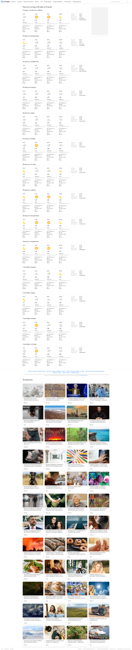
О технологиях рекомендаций (102, 649)
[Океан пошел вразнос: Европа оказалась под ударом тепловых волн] (99, 438)
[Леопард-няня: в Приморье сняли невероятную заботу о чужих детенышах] (77, 438)
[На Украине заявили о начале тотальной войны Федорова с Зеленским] (99, 416)
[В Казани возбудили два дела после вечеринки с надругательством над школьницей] (33, 416)
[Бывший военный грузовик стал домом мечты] (99, 614)
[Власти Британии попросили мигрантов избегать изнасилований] (77, 416)
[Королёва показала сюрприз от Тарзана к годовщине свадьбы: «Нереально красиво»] (55, 526)
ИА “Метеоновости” (84, 375)
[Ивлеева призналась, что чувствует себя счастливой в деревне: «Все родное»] (99, 570)
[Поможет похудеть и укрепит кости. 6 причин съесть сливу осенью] (99, 482)
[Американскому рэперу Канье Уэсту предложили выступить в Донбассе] (55, 438)
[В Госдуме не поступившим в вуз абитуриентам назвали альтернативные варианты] (77, 526)
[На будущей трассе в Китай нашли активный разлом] (77, 614)
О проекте (80, 649)
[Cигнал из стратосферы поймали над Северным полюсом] (33, 636)
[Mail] (2, 1)
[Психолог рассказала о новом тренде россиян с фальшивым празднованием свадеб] (55, 504)
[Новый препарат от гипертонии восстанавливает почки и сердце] (99, 460)
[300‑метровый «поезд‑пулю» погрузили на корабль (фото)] (99, 636)
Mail (2, 649)
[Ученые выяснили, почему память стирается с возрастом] (55, 636)
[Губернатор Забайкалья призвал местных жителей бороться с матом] (33, 526)
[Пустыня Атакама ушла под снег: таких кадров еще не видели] (55, 416)
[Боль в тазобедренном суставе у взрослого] (33, 438)
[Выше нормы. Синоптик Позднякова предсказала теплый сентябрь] (77, 592)
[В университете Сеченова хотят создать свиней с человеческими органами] (55, 548)
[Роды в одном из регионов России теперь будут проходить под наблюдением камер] (99, 394)
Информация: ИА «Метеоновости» (124, 649)
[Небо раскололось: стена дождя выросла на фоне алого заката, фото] (33, 548)
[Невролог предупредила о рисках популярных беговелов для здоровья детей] (77, 570)
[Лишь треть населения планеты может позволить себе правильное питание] (33, 570)
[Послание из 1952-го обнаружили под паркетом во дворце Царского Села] (55, 394)
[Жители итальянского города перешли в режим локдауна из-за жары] (99, 592)
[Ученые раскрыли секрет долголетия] (77, 482)
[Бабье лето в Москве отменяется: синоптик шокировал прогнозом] (33, 504)
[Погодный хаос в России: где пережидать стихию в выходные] (33, 614)
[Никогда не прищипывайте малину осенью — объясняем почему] (77, 636)
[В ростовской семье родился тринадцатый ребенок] (99, 548)
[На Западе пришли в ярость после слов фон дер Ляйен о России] (77, 394)
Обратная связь (113, 649)
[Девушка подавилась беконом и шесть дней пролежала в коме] (55, 460)
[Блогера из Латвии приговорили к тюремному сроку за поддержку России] (33, 460)
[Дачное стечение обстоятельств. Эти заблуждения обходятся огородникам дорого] (99, 504)
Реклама (11, 649)
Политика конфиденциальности (89, 649)
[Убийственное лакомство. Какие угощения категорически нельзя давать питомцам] (99, 526)
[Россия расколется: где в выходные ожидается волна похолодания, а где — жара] (33, 482)
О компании (6, 649)
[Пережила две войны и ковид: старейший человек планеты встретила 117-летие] (77, 504)
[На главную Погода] (6, 1)
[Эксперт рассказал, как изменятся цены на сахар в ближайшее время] (33, 394)
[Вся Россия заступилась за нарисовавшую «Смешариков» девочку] (77, 460)
